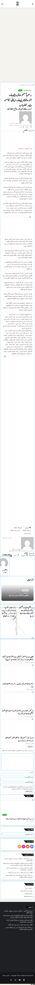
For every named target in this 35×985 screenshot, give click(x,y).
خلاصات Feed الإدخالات (26, 891)
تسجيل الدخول (28, 888)
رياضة (20, 90)
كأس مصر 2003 (15, 530)
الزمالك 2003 (18, 528)
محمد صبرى (27, 533)
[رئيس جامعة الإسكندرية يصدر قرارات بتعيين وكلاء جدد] (17, 673)
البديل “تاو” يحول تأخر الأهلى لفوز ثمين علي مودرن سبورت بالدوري (19, 739)
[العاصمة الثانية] (17, 4)
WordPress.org (28, 896)
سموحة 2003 (27, 530)
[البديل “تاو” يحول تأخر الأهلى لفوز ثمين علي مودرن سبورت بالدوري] (17, 727)
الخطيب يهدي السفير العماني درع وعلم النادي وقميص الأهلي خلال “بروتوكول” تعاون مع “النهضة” (18, 658)
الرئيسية (30, 85)
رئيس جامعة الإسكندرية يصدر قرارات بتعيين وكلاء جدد (18, 685)
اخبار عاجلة (25, 590)
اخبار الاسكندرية (23, 85)
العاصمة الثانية (5, 975)
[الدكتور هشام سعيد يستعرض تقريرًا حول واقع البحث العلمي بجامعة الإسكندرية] (17, 700)
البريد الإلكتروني (29, 777)
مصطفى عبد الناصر (14, 123)
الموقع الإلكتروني (29, 782)
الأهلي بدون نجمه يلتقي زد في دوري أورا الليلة (19, 595)
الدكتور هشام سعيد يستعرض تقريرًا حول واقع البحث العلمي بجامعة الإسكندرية (18, 712)
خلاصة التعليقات (28, 893)
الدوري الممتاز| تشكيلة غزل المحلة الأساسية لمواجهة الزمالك (20, 819)
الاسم (32, 772)
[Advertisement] (17, 27)
